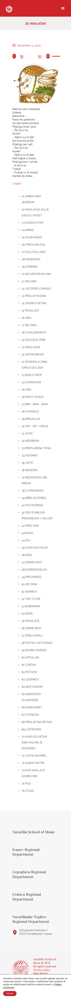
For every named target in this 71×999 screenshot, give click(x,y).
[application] (35, 55)
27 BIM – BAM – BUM (35, 404)
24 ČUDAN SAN (31, 382)
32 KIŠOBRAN (30, 440)
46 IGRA (27, 555)
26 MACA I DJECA (33, 397)
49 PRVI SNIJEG (31, 577)
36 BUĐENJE (29, 470)
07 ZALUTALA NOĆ (34, 252)
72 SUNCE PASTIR (33, 763)
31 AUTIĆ (27, 433)
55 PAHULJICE (30, 620)
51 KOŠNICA (29, 591)
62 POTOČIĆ (29, 672)
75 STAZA (28, 790)
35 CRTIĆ (27, 462)
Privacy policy (41, 970)
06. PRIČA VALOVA (33, 244)
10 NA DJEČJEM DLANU (36, 274)
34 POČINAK (29, 455)
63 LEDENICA (30, 679)
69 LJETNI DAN (31, 729)
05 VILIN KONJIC (32, 237)
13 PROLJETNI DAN (34, 296)
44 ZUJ (26, 540)
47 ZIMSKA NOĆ (32, 562)
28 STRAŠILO (30, 411)
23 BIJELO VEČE (32, 375)
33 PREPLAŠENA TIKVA (36, 448)
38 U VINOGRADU (33, 490)
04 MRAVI (28, 230)
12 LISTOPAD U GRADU (36, 288)
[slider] (55, 57)
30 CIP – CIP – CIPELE (35, 426)
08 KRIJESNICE (31, 259)
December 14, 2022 (29, 45)
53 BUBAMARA (31, 606)
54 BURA (27, 613)
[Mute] (49, 56)
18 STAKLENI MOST (34, 332)
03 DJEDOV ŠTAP (32, 222)
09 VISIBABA (29, 266)
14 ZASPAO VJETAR (34, 303)
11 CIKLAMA (29, 281)
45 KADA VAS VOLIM (35, 547)
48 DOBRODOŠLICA (34, 569)
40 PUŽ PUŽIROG (32, 505)
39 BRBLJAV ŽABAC (34, 498)
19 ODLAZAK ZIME (33, 339)
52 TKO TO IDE (31, 598)
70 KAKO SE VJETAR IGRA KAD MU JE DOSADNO (34, 742)
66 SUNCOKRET (32, 707)
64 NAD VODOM (32, 686)
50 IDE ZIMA (29, 584)
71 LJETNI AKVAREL (34, 755)
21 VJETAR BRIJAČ (33, 354)
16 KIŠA (26, 317)
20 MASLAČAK (31, 347)
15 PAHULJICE (30, 310)
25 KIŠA (26, 389)
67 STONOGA (30, 714)
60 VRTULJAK (30, 657)
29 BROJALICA (31, 418)
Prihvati (9, 993)
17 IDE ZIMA (29, 325)
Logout (16, 183)
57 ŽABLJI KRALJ (32, 635)
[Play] (15, 56)
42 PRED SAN (30, 525)
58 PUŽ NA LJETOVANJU (37, 642)
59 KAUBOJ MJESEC (34, 650)
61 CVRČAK (29, 664)
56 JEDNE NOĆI (31, 628)
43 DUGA (27, 533)
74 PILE (26, 783)
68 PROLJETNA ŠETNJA (37, 722)
